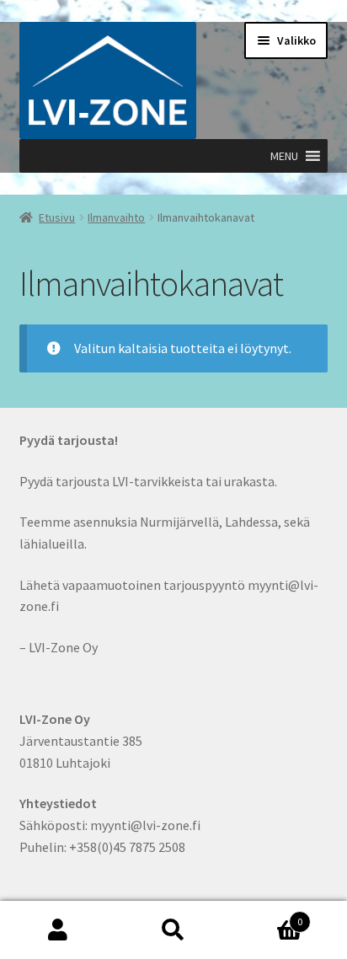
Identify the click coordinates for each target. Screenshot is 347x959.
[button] (284, 156)
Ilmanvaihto (116, 217)
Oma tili (57, 930)
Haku (173, 930)
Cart (267, 915)
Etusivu (57, 217)
